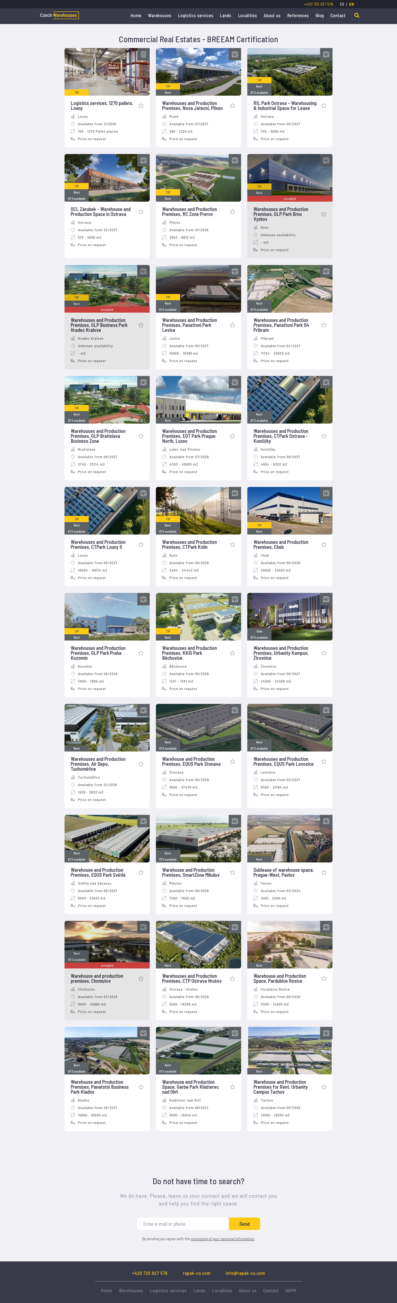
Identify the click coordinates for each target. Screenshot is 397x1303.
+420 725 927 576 (318, 4)
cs (342, 4)
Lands (225, 15)
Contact (338, 15)
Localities (247, 15)
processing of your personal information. (223, 1238)
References (298, 15)
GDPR (291, 1290)
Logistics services (195, 15)
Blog (320, 15)
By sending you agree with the (198, 1239)
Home (135, 15)
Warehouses (159, 15)
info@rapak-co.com (245, 1273)
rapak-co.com (196, 1273)
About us (272, 15)
